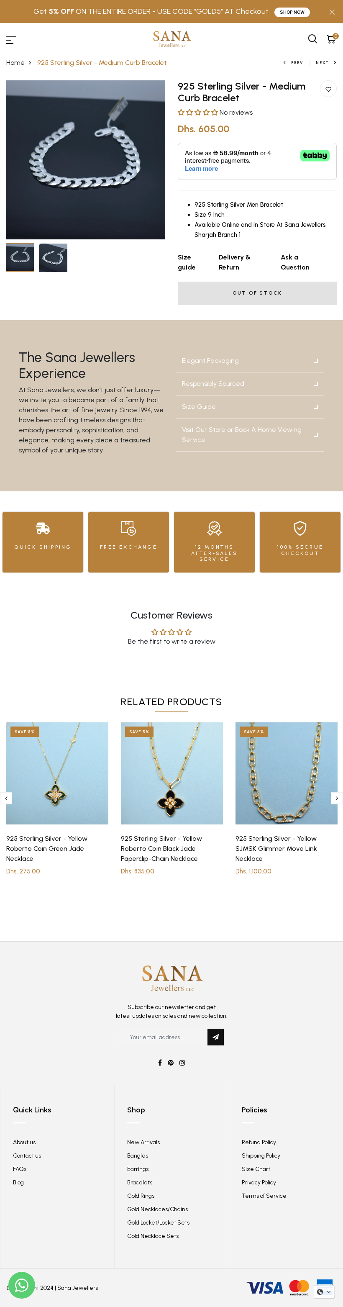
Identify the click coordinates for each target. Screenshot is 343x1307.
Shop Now (292, 12)
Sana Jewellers (77, 1288)
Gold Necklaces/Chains (157, 1209)
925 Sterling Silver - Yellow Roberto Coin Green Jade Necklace (46, 849)
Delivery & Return (235, 262)
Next (322, 62)
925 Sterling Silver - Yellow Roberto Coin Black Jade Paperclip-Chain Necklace (161, 849)
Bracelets (139, 1182)
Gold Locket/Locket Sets (158, 1222)
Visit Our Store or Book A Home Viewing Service (242, 435)
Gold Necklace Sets (153, 1236)
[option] (85, 159)
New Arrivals (143, 1142)
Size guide (187, 262)
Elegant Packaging (210, 361)
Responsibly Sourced (213, 384)
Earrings (137, 1169)
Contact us (27, 1155)
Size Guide (199, 407)
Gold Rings (140, 1195)
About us (24, 1142)
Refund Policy (259, 1142)
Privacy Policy (259, 1182)
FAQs (19, 1169)
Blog (18, 1182)
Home (15, 63)
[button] (199, 112)
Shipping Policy (261, 1155)
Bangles (137, 1155)
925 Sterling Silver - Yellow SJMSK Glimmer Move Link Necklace (276, 849)
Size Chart (256, 1169)
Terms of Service (264, 1195)
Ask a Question (295, 262)
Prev (297, 62)
